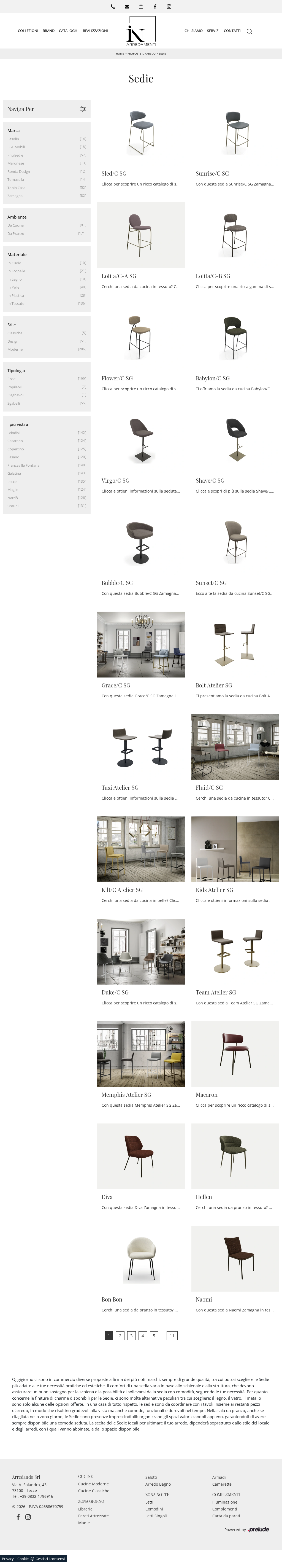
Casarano (15, 440)
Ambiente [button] (17, 217)
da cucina (15, 225)
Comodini (154, 1509)
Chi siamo (194, 30)
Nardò (12, 497)
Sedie (162, 53)
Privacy (8, 1558)
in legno (14, 279)
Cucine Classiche (93, 1490)
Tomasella (15, 179)
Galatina (14, 473)
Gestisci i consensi (50, 1558)
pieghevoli (15, 394)
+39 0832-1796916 (36, 1496)
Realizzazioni (95, 30)
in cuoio (14, 262)
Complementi (224, 1509)
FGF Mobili (16, 146)
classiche (14, 332)
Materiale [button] (17, 254)
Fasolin (13, 138)
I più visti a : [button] (19, 424)
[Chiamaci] (113, 6)
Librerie (85, 1509)
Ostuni (12, 505)
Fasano (13, 457)
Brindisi (13, 432)
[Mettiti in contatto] (127, 6)
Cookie (23, 1558)
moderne (15, 349)
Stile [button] (11, 324)
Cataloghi (68, 30)
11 (172, 1335)
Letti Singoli (156, 1515)
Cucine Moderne (93, 1483)
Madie (84, 1522)
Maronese (15, 163)
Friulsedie (15, 155)
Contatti (232, 30)
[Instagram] (169, 6)
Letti (149, 1502)
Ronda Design (18, 171)
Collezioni (28, 30)
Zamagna (15, 195)
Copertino (15, 449)
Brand (49, 30)
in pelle (13, 287)
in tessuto (16, 303)
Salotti (151, 1477)
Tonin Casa (16, 187)
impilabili (14, 387)
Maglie (12, 489)
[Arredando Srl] (141, 31)
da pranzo (15, 233)
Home (120, 53)
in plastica (15, 295)
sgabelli (13, 403)
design (12, 341)
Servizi (213, 30)
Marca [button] (13, 130)
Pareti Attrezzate (93, 1515)
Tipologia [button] (16, 370)
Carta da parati (226, 1515)
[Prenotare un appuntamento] (141, 6)
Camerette (222, 1484)
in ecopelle (16, 270)
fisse (11, 378)
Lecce (12, 481)
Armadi (219, 1477)
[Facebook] (155, 6)
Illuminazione (224, 1502)
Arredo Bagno (158, 1484)
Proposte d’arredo (142, 53)
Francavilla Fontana (23, 465)
